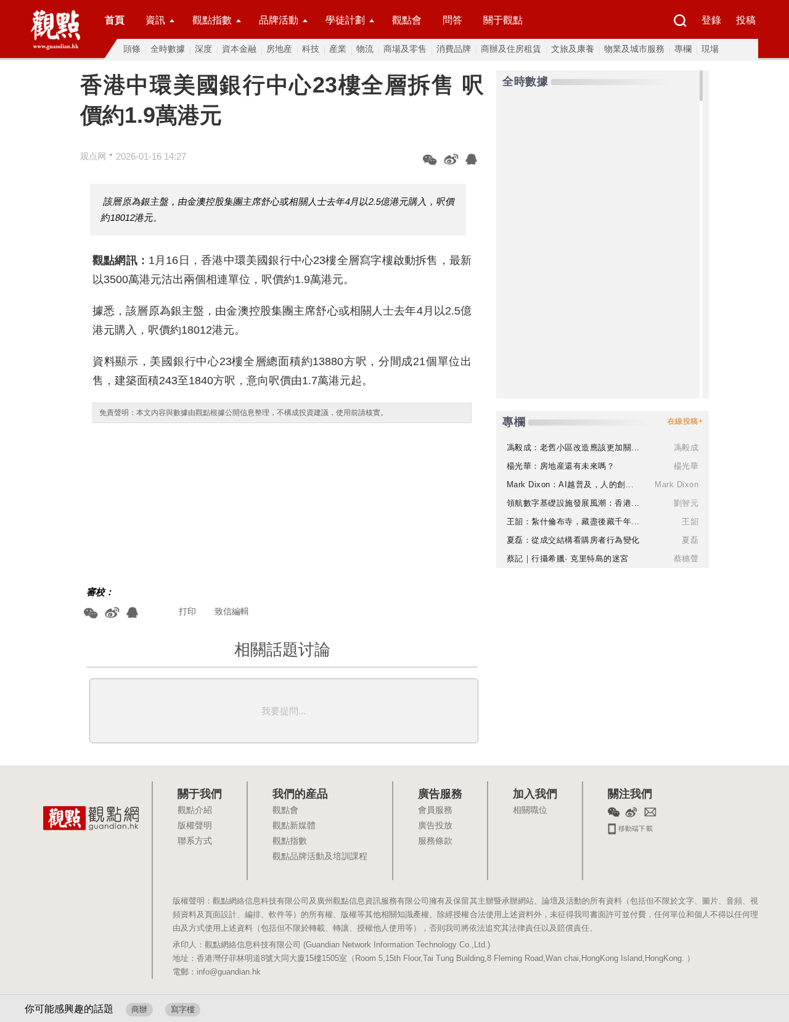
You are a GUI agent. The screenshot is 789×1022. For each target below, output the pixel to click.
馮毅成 (686, 447)
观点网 (93, 156)
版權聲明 (195, 826)
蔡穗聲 (686, 558)
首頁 (115, 20)
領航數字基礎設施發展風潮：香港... (573, 503)
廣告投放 (435, 826)
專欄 (683, 49)
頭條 (132, 49)
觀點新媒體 (294, 826)
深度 (203, 49)
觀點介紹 (195, 810)
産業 (337, 49)
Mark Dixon (676, 484)
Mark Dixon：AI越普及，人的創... (570, 484)
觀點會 (407, 20)
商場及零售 (405, 49)
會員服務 (435, 810)
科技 (310, 49)
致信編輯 (232, 611)
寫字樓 (183, 1009)
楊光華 (686, 466)
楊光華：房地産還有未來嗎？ (561, 466)
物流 (365, 49)
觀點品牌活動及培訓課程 (319, 856)
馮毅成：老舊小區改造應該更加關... (573, 447)
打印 (187, 611)
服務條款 (435, 841)
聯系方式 (195, 841)
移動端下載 (634, 827)
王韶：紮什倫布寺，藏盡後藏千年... (573, 521)
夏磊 (690, 540)
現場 (710, 49)
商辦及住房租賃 (511, 49)
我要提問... (283, 711)
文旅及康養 (572, 49)
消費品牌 (453, 49)
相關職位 (530, 810)
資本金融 (239, 49)
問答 (452, 20)
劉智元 (686, 503)
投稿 (746, 20)
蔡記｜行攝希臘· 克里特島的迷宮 (568, 558)
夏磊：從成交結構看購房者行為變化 (573, 540)
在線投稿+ (685, 421)
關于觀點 (503, 20)
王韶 (690, 521)
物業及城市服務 (634, 49)
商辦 (139, 1009)
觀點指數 (212, 20)
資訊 (155, 20)
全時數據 (167, 49)
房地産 (279, 49)
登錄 (711, 20)
